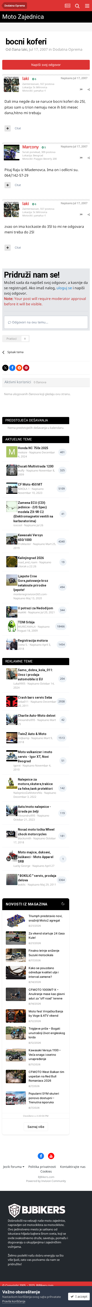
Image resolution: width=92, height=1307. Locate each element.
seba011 (23, 702)
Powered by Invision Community (46, 1181)
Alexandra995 (26, 720)
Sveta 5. (23, 645)
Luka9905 (19, 683)
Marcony (30, 146)
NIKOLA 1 (24, 489)
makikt (22, 612)
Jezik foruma (13, 1167)
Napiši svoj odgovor (46, 65)
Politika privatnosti (42, 1167)
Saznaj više (35, 1127)
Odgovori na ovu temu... (29, 322)
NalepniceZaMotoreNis (27, 793)
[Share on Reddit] (19, 368)
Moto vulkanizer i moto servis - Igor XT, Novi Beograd (35, 756)
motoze (22, 452)
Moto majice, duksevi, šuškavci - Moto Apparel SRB (35, 856)
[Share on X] (5, 368)
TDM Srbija (26, 622)
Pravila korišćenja (13, 1301)
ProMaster (24, 544)
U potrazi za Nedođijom (35, 608)
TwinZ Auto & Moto (32, 734)
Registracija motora (33, 640)
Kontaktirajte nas (73, 1167)
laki (24, 49)
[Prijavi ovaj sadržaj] (81, 89)
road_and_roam (27, 562)
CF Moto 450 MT (30, 484)
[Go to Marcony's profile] (8, 149)
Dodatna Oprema (67, 49)
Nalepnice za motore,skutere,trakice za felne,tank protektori (35, 784)
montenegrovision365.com (30, 594)
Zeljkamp (23, 738)
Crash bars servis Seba (35, 697)
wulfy (21, 470)
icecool (17, 525)
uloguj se (64, 287)
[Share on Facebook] (12, 368)
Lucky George (21, 866)
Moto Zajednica (23, 16)
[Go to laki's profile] (8, 80)
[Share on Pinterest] (26, 368)
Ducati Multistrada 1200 (35, 466)
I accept (80, 1296)
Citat (18, 128)
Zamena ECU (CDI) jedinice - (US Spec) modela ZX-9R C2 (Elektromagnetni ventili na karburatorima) (33, 512)
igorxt (17, 765)
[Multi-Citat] (7, 128)
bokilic (22, 884)
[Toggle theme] (63, 904)
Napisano (74, 78)
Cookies (46, 1171)
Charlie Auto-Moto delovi (36, 715)
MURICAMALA (27, 626)
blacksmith (24, 838)
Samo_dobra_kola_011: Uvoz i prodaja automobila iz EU (35, 674)
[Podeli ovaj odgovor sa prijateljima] (89, 89)
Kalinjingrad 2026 (31, 558)
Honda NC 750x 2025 (33, 448)
